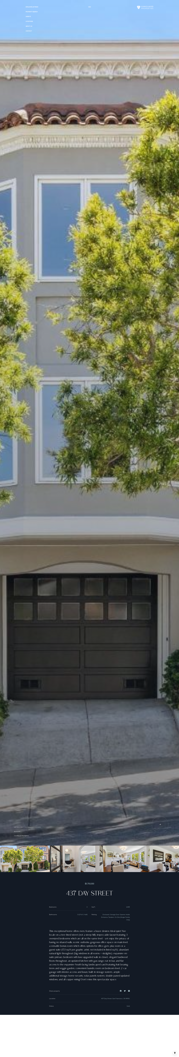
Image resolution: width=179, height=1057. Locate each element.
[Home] (145, 7)
